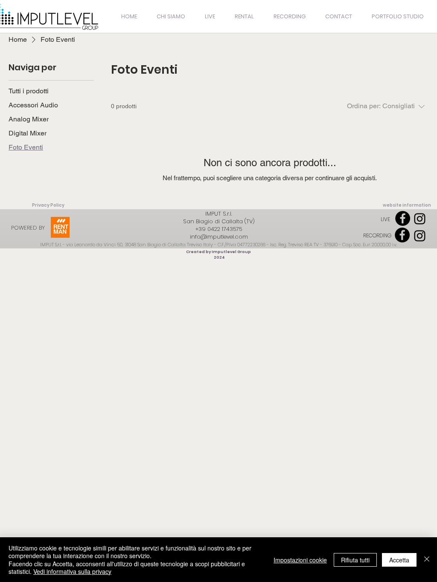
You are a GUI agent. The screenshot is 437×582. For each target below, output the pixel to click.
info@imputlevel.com (219, 237)
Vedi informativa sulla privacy (72, 571)
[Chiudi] (427, 559)
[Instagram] (419, 218)
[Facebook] (402, 218)
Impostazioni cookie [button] (300, 560)
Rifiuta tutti (355, 560)
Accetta (399, 560)
